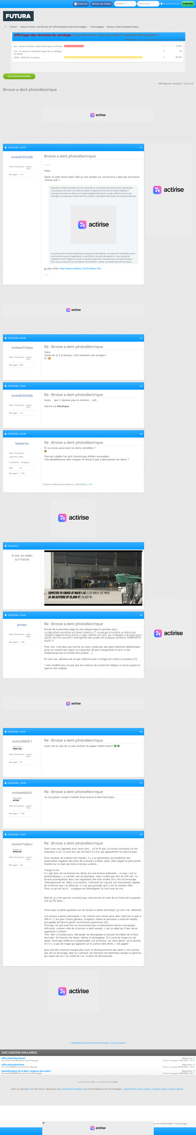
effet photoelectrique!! (13, 1058)
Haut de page (181, 1123)
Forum (13, 26)
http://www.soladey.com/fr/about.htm (80, 268)
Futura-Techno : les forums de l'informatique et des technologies (53, 26)
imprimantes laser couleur (137, 1088)
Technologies (97, 26)
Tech (31, 1088)
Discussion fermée (19, 76)
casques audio (159, 1088)
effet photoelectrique (13, 1064)
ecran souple (117, 1042)
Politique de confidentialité (160, 1123)
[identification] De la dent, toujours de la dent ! (26, 1071)
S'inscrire (80, 4)
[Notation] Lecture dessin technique (90, 1042)
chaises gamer (175, 1088)
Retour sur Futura (101, 3)
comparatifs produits (72, 1088)
